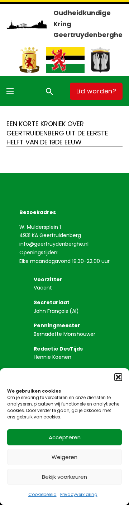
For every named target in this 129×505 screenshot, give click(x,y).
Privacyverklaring (78, 494)
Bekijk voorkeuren (64, 477)
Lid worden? (96, 91)
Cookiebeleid (42, 494)
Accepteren (65, 437)
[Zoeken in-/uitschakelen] (49, 91)
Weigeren (64, 457)
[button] (118, 377)
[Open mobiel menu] (10, 91)
